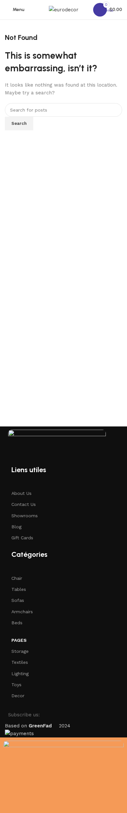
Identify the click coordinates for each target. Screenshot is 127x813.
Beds (16, 622)
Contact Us (23, 504)
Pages (19, 640)
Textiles (19, 662)
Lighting (20, 673)
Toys (16, 684)
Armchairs (22, 611)
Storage (20, 651)
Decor (17, 695)
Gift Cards (22, 537)
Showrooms (24, 515)
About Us (21, 493)
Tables (18, 589)
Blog (16, 526)
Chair (16, 578)
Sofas (17, 600)
